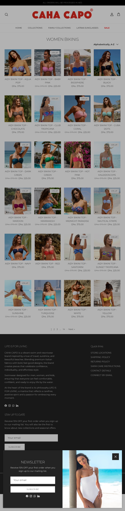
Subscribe (33, 489)
